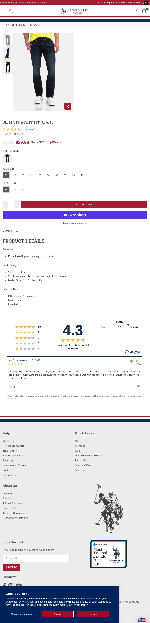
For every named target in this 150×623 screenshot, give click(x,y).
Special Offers (83, 465)
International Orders (14, 465)
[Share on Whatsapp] (12, 231)
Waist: (8, 168)
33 (40, 175)
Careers (7, 498)
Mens (78, 441)
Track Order (10, 450)
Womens (80, 445)
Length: (9, 183)
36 (65, 175)
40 (82, 175)
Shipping (8, 460)
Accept (57, 614)
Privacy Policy (80, 604)
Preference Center (13, 445)
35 (56, 175)
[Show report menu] (138, 386)
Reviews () (30, 129)
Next (70, 72)
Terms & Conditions (14, 512)
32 (31, 175)
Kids (77, 450)
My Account (9, 441)
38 (73, 175)
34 (48, 175)
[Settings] (137, 11)
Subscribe (11, 567)
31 (23, 175)
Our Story (8, 493)
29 (6, 175)
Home (6, 25)
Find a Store (82, 460)
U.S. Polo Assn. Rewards (89, 455)
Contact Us (9, 475)
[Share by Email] (17, 231)
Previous (16, 72)
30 (14, 175)
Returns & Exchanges (15, 455)
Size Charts (81, 470)
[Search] (11, 11)
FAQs (6, 470)
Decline (93, 614)
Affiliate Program (12, 503)
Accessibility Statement (16, 517)
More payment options (75, 223)
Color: (11, 150)
